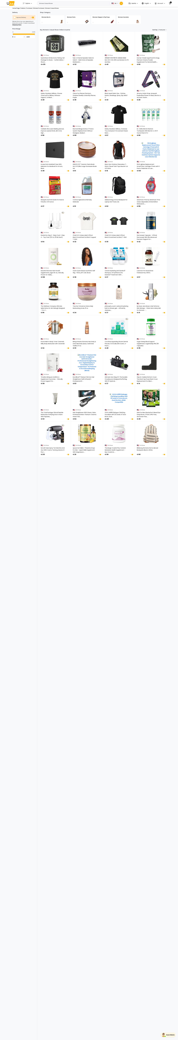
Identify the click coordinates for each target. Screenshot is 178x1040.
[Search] (121, 3)
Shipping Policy (16, 25)
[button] (133, 3)
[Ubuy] (10, 3)
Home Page (16, 8)
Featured (162, 30)
